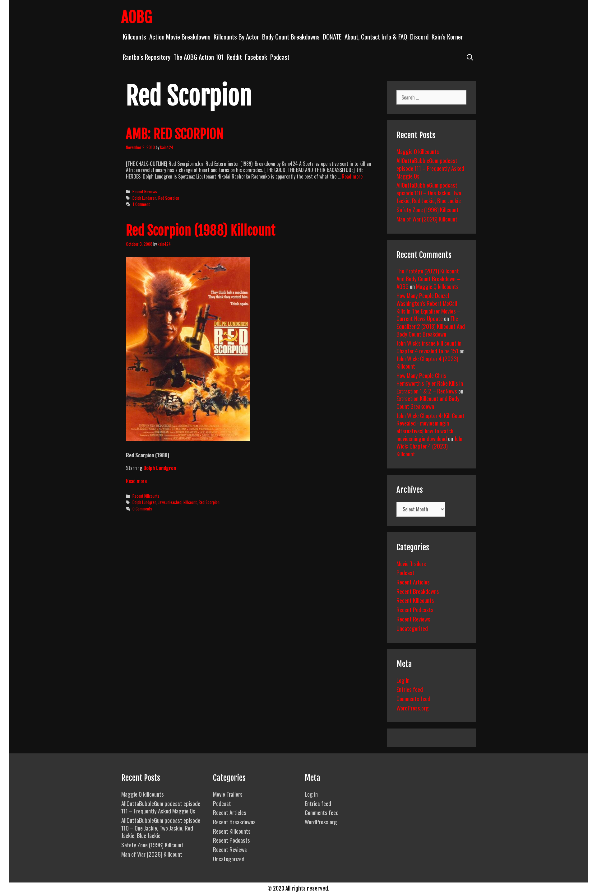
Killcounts (134, 36)
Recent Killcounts (146, 496)
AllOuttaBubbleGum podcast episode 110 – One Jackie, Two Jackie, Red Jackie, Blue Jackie (428, 192)
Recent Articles (413, 581)
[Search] (470, 57)
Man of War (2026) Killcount (426, 218)
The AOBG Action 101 (199, 57)
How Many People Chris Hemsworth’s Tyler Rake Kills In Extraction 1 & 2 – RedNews (429, 383)
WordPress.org (412, 707)
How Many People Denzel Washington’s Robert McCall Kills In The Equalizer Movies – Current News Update (428, 307)
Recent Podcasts (414, 609)
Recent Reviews (144, 191)
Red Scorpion (168, 198)
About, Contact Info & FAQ (376, 36)
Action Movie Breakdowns (180, 36)
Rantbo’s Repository (146, 57)
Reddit (234, 57)
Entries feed (409, 689)
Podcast (279, 57)
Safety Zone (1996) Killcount (427, 209)
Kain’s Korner (447, 36)
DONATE (332, 36)
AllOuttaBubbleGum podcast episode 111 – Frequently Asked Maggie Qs (430, 168)
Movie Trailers (411, 563)
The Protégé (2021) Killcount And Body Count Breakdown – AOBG (428, 278)
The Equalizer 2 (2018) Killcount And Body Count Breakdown (430, 326)
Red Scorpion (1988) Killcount (200, 230)
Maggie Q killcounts (417, 151)
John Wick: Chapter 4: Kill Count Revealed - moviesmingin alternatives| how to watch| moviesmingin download (430, 427)
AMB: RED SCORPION (175, 134)
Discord (419, 36)
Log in (403, 680)
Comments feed (413, 698)
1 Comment (141, 204)
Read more (352, 176)
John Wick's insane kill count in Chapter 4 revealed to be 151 (428, 346)
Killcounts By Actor (236, 36)
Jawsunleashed (170, 502)
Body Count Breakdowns (291, 36)
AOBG (136, 17)
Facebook (256, 57)
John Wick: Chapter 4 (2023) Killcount (427, 362)
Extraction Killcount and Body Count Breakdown (428, 402)
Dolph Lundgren (144, 198)
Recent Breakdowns (417, 591)
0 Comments (142, 508)
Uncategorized (412, 628)
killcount (190, 502)
